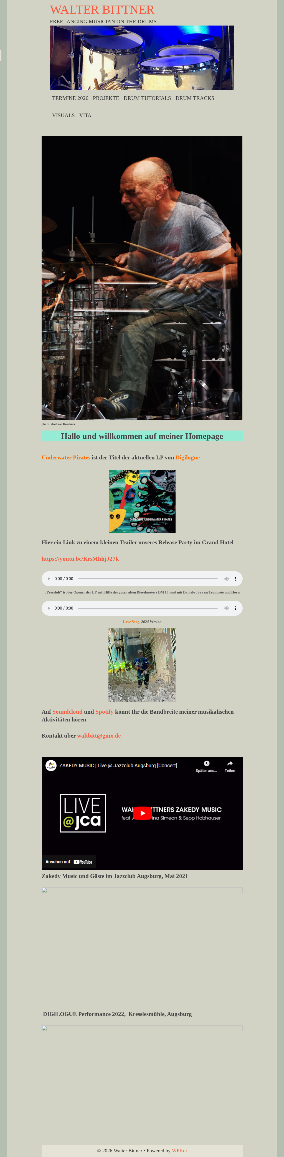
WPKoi (179, 1150)
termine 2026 (70, 98)
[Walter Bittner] (142, 57)
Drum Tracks (195, 98)
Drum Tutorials (147, 98)
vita (85, 115)
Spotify (104, 711)
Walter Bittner (102, 9)
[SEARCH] (228, 115)
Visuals (63, 115)
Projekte (106, 98)
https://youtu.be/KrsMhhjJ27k (80, 558)
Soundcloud (67, 711)
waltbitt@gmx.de (99, 735)
